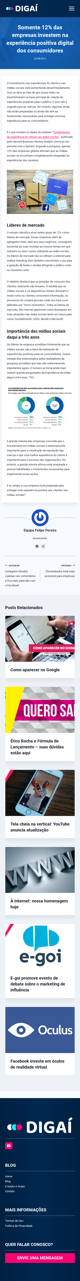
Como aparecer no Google (35, 669)
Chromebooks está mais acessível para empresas (60, 571)
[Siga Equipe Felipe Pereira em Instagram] (43, 546)
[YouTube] (8, 1146)
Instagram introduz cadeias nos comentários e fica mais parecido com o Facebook (20, 575)
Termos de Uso (14, 1220)
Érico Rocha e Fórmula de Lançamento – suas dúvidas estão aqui (37, 746)
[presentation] (40, 639)
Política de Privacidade (18, 1225)
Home (8, 1176)
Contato (10, 1191)
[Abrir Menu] (71, 8)
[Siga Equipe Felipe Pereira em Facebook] (37, 546)
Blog (7, 1181)
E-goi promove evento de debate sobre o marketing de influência (37, 984)
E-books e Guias (15, 1186)
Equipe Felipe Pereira (40, 530)
